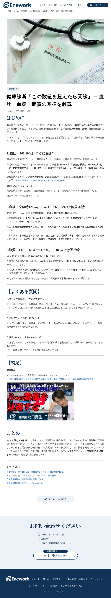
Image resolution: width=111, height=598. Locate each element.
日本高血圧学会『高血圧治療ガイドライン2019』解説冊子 (40, 181)
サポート (32, 5)
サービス (21, 5)
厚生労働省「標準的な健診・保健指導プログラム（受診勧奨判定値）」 (37, 472)
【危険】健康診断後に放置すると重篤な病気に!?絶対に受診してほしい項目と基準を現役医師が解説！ (50, 379)
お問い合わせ (99, 5)
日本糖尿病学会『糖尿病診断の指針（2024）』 (26, 479)
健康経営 (13, 89)
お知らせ (80, 5)
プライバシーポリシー (37, 586)
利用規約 (53, 586)
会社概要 (53, 5)
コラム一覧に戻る (57, 499)
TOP (9, 11)
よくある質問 (66, 5)
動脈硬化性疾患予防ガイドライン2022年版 (25, 483)
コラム (43, 5)
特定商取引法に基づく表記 (71, 586)
